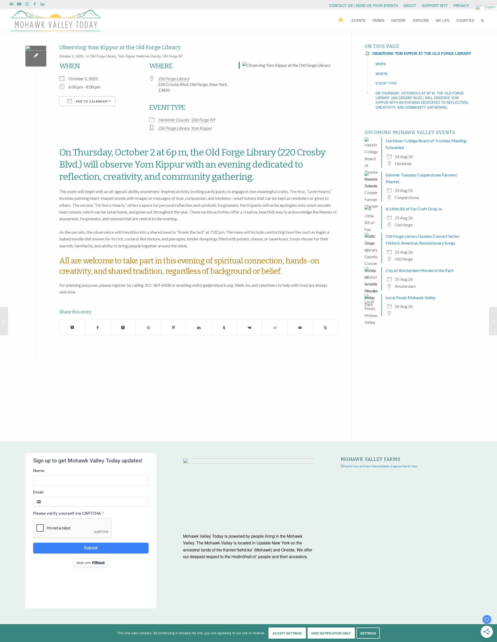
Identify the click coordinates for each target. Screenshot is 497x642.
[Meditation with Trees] (493, 321)
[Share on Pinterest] (173, 327)
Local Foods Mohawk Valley (410, 297)
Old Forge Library (103, 56)
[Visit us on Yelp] (325, 327)
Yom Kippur (126, 56)
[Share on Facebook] (97, 327)
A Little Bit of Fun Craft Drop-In (414, 208)
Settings (368, 633)
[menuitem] (363, 5)
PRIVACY (461, 5)
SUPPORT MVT (435, 5)
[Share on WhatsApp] (148, 327)
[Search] (482, 20)
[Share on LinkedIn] (198, 327)
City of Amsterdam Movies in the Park (420, 270)
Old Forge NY (173, 56)
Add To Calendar (91, 101)
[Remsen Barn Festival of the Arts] (4, 321)
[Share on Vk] (249, 327)
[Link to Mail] (11, 4)
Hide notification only (331, 633)
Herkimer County (148, 56)
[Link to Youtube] (19, 4)
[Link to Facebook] (34, 4)
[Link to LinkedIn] (42, 4)
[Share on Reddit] (274, 327)
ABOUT (409, 5)
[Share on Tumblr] (224, 327)
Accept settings (287, 633)
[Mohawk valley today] (55, 20)
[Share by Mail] (300, 327)
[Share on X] (72, 327)
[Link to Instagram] (27, 4)
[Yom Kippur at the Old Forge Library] (35, 56)
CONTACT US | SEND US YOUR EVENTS (363, 5)
